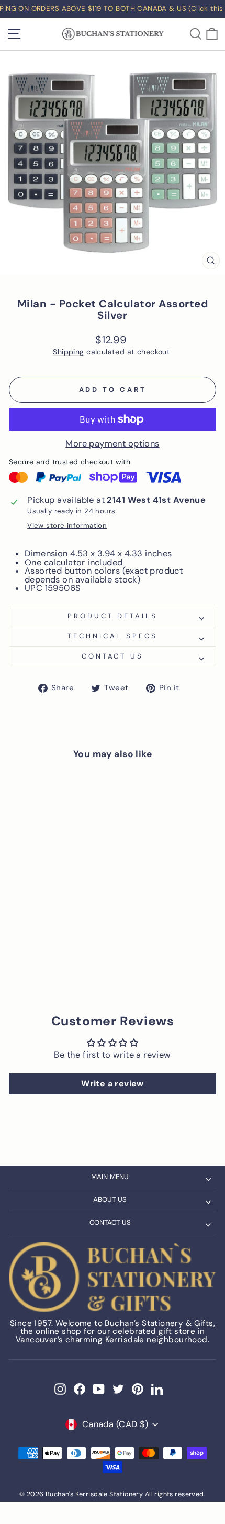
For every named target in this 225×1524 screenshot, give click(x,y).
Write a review (112, 1083)
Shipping (68, 352)
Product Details (113, 616)
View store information (67, 525)
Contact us (113, 656)
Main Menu (110, 1176)
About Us (110, 1199)
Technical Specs (113, 635)
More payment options (112, 444)
